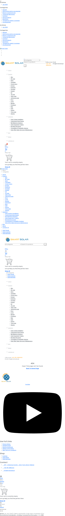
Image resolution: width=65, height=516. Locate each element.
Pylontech (13, 105)
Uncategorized (7, 22)
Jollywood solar (15, 98)
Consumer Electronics (9, 14)
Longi (12, 101)
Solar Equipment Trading (17, 124)
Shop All (7, 167)
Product (10, 74)
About (9, 137)
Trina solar (13, 112)
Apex (12, 80)
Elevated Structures (16, 126)
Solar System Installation (17, 119)
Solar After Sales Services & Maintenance (21, 130)
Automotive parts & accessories (11, 11)
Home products (7, 17)
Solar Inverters (6, 232)
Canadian (13, 82)
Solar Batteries (6, 233)
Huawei (13, 91)
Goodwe (13, 89)
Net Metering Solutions (17, 123)
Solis (12, 108)
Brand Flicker (47, 473)
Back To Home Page (32, 368)
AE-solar (13, 79)
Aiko (12, 77)
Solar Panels (6, 230)
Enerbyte (13, 87)
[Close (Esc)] (5, 509)
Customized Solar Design (17, 121)
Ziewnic (13, 113)
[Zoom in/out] (0, 509)
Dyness (13, 85)
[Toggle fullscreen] (2, 509)
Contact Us (11, 141)
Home (9, 70)
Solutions (10, 116)
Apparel (5, 10)
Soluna (12, 110)
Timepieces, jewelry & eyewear (11, 20)
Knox (12, 99)
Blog (9, 133)
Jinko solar (13, 96)
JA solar (13, 94)
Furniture (5, 16)
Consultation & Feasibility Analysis (19, 128)
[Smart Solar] (4, 48)
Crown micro (14, 84)
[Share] (3, 509)
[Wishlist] (6, 145)
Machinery (5, 19)
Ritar (12, 106)
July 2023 (5, 4)
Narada (13, 103)
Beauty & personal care (9, 13)
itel (11, 92)
